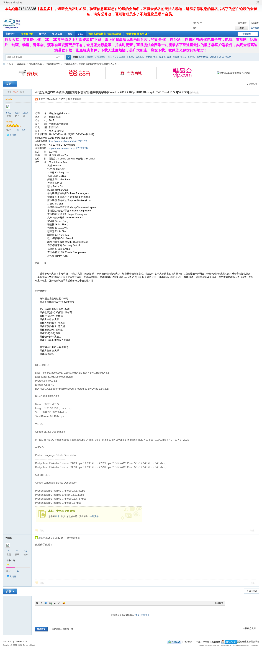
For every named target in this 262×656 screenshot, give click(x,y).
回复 (42, 530)
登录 (57, 516)
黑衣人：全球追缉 (116, 57)
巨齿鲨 (176, 57)
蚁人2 (183, 57)
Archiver (188, 641)
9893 (17, 113)
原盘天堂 (4, 63)
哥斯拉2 (130, 57)
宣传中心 (11, 33)
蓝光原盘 (21, 63)
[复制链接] (194, 92)
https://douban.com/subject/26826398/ (68, 148)
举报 (252, 530)
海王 (155, 57)
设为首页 (7, 2)
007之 (228, 57)
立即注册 (255, 28)
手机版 (197, 641)
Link (50, 603)
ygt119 (9, 538)
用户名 (196, 23)
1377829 (21, 129)
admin (9, 99)
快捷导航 (247, 34)
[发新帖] (10, 84)
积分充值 (57, 33)
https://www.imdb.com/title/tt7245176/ (67, 141)
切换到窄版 (257, 2)
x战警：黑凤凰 (86, 57)
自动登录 (242, 23)
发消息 (13, 135)
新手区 (43, 33)
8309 (8, 113)
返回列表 (253, 84)
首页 (70, 33)
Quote (55, 603)
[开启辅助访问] (254, 2)
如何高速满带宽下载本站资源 (104, 33)
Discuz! (18, 641)
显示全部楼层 (74, 99)
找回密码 (255, 23)
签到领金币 (27, 33)
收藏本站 (17, 2)
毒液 (169, 57)
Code (59, 603)
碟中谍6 (191, 57)
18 (25, 551)
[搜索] (68, 57)
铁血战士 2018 (217, 57)
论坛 (80, 33)
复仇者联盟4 (101, 57)
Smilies (64, 603)
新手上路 (10, 560)
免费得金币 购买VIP (137, 33)
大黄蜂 (149, 57)
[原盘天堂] (11, 28)
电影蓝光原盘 (35, 63)
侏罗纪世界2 (203, 57)
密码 (195, 28)
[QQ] (174, 641)
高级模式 (219, 603)
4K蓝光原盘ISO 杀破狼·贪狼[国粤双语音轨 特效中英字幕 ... (91, 63)
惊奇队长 (140, 57)
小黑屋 (206, 641)
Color (41, 603)
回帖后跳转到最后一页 (62, 629)
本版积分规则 (249, 628)
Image (46, 603)
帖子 (58, 57)
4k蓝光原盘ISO (52, 63)
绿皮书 (162, 57)
